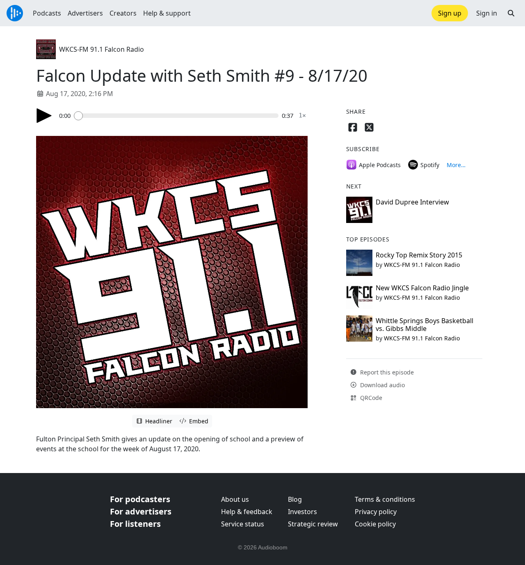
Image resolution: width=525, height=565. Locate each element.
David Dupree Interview (412, 202)
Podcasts (47, 13)
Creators (123, 13)
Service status (242, 523)
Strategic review (313, 523)
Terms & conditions (385, 499)
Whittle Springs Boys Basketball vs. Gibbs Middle (424, 324)
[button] (511, 13)
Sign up (449, 13)
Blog (295, 499)
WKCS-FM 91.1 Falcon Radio (101, 49)
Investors (302, 511)
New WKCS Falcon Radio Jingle (422, 287)
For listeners (135, 523)
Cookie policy (375, 523)
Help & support (167, 13)
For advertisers (140, 511)
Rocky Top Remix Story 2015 (419, 255)
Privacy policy (376, 511)
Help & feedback (246, 511)
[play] (44, 115)
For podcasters (140, 499)
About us (235, 499)
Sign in (486, 13)
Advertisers (85, 13)
